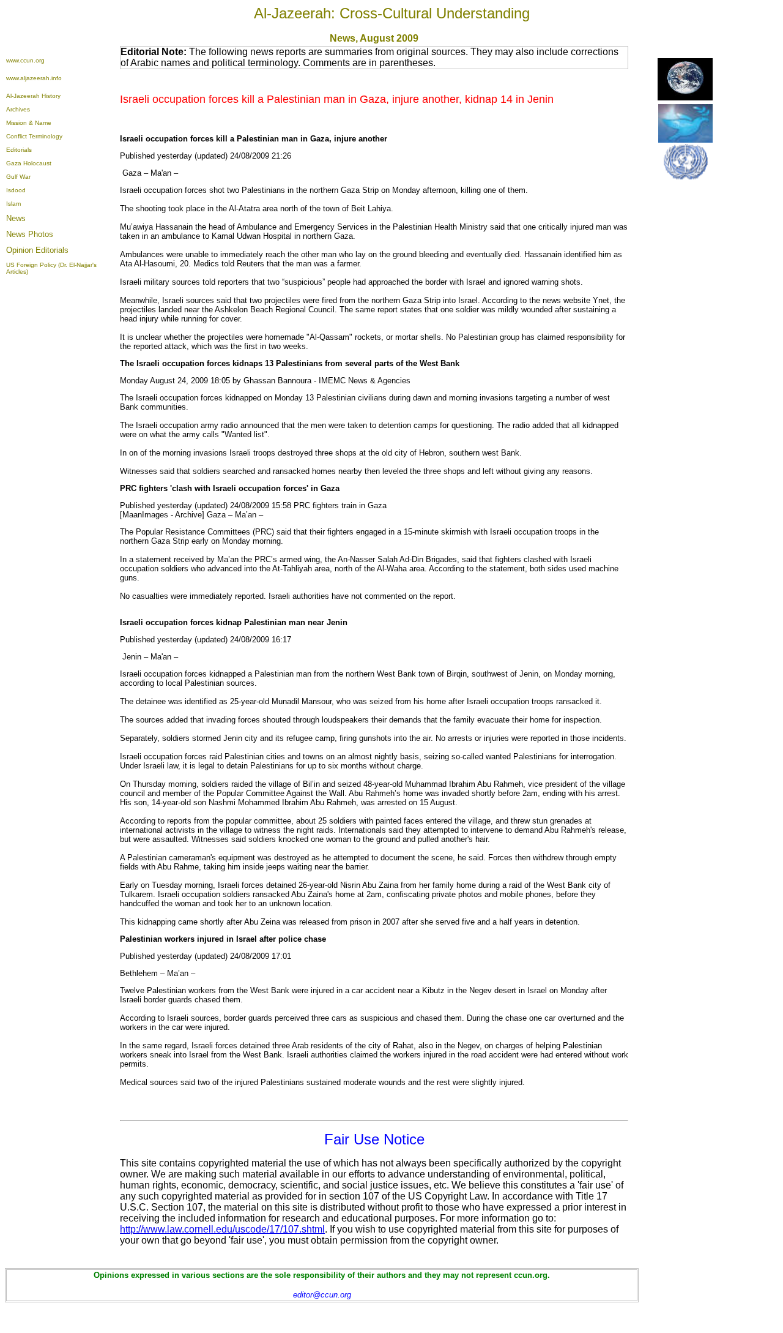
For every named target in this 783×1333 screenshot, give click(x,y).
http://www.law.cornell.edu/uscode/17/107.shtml (222, 1229)
